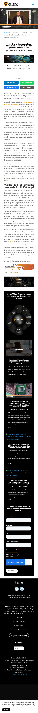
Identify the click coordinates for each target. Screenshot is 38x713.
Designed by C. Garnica (19, 680)
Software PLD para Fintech (19, 665)
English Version (18, 635)
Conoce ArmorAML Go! (19, 675)
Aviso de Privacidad (16, 614)
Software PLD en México (19, 658)
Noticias (11, 32)
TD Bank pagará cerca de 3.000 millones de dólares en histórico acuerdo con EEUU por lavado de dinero (19, 404)
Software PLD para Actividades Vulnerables (19, 660)
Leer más (33, 706)
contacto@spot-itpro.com (19, 629)
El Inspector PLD (16, 487)
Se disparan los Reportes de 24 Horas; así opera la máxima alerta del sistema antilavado (19, 446)
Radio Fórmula (14, 272)
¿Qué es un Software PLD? (19, 668)
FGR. (7, 181)
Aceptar (6, 709)
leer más (9, 376)
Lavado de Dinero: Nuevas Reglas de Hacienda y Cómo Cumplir (19, 362)
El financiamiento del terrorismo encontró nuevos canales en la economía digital (19, 482)
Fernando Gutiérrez (16, 450)
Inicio (5, 32)
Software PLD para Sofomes (19, 663)
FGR (20, 146)
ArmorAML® (13, 50)
